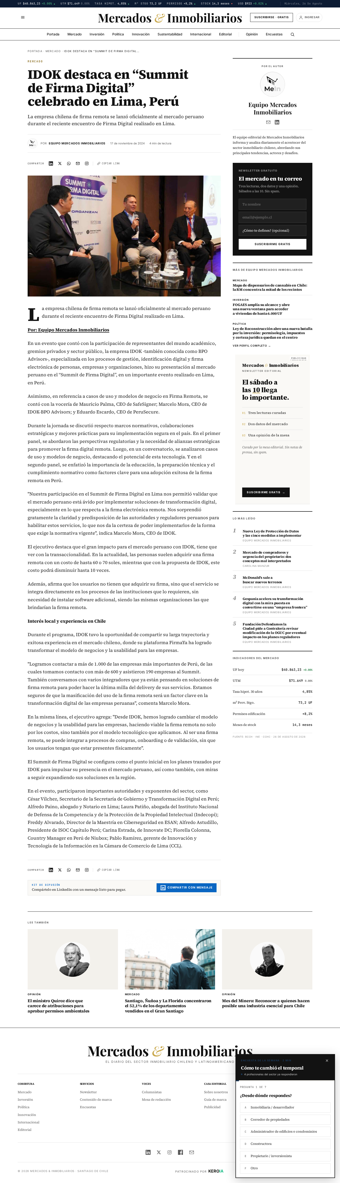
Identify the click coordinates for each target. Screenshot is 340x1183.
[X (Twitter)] (159, 1152)
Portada (53, 34)
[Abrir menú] (23, 17)
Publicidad (212, 1107)
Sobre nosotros (216, 1092)
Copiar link (111, 163)
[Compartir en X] (60, 164)
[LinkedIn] (277, 122)
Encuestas (274, 34)
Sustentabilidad (170, 34)
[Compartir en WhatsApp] (69, 164)
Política (118, 34)
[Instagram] (169, 1152)
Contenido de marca (96, 1099)
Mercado (74, 34)
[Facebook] (180, 1152)
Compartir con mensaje (190, 887)
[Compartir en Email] (78, 164)
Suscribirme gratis (273, 244)
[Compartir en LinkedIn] (51, 164)
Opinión (252, 34)
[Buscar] (292, 34)
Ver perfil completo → (252, 345)
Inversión (97, 34)
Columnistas (152, 1092)
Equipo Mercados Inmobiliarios (77, 143)
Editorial (225, 34)
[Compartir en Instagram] (87, 164)
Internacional (200, 34)
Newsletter (88, 1092)
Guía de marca (215, 1099)
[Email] (268, 122)
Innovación (141, 34)
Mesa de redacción (156, 1099)
